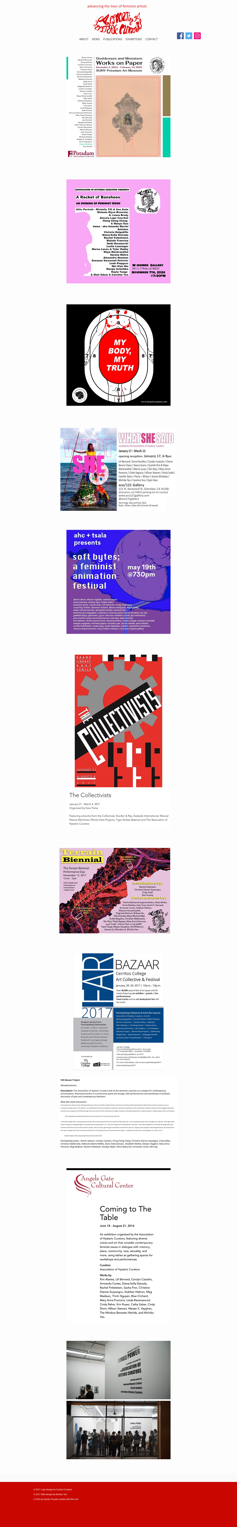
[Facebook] (180, 35)
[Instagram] (197, 35)
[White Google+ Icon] (199, 4)
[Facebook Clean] (195, 4)
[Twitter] (188, 35)
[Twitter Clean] (192, 4)
